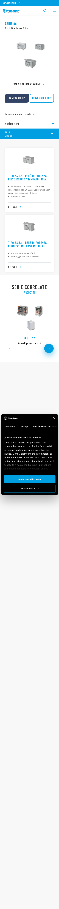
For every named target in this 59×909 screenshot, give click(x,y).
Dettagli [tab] (24, 426)
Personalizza (28, 488)
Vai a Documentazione (27, 84)
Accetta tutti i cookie (29, 479)
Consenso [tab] (9, 426)
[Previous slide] (10, 348)
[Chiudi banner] (54, 418)
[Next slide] (49, 348)
